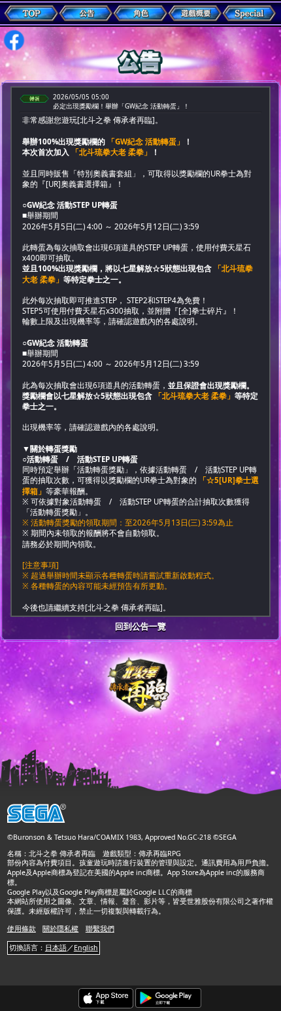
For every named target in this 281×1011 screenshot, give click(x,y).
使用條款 (21, 928)
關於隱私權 (60, 928)
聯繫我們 (100, 928)
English (86, 947)
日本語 (56, 947)
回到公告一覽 (140, 626)
